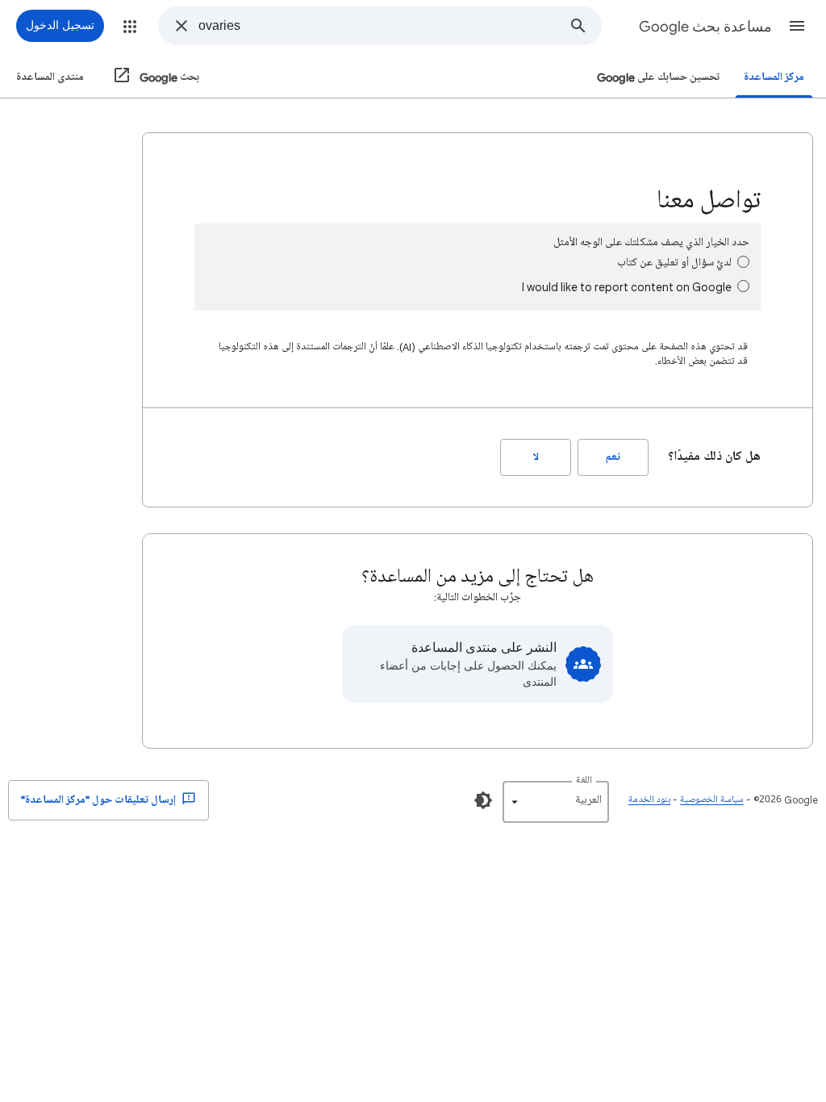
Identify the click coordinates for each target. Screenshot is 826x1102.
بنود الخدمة (649, 800)
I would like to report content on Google (627, 286)
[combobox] (377, 25)
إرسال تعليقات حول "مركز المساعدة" (99, 800)
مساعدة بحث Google (705, 26)
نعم (613, 457)
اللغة (584, 780)
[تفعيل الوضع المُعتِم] (483, 800)
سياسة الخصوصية (712, 800)
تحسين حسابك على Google (658, 77)
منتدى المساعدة (50, 77)
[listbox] (556, 802)
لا (536, 457)
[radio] (743, 262)
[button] (797, 25)
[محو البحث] (181, 25)
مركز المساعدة (774, 77)
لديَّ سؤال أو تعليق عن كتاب (674, 262)
